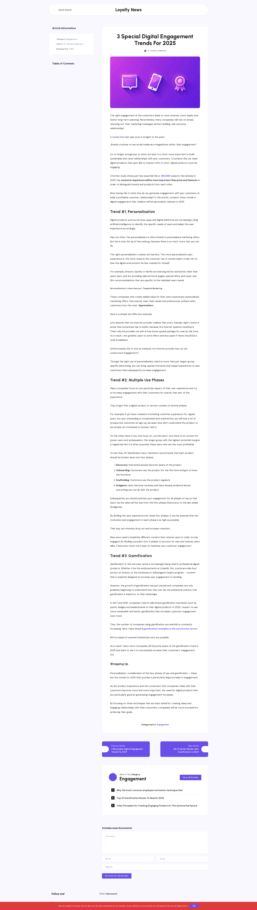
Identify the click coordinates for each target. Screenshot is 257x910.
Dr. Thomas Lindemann (73, 44)
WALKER (165, 175)
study (115, 137)
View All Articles (190, 777)
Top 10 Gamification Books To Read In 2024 (140, 798)
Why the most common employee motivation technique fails (150, 790)
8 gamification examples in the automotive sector (169, 628)
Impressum (111, 893)
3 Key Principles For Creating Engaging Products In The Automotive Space (157, 805)
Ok (194, 906)
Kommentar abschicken (116, 876)
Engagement (163, 724)
